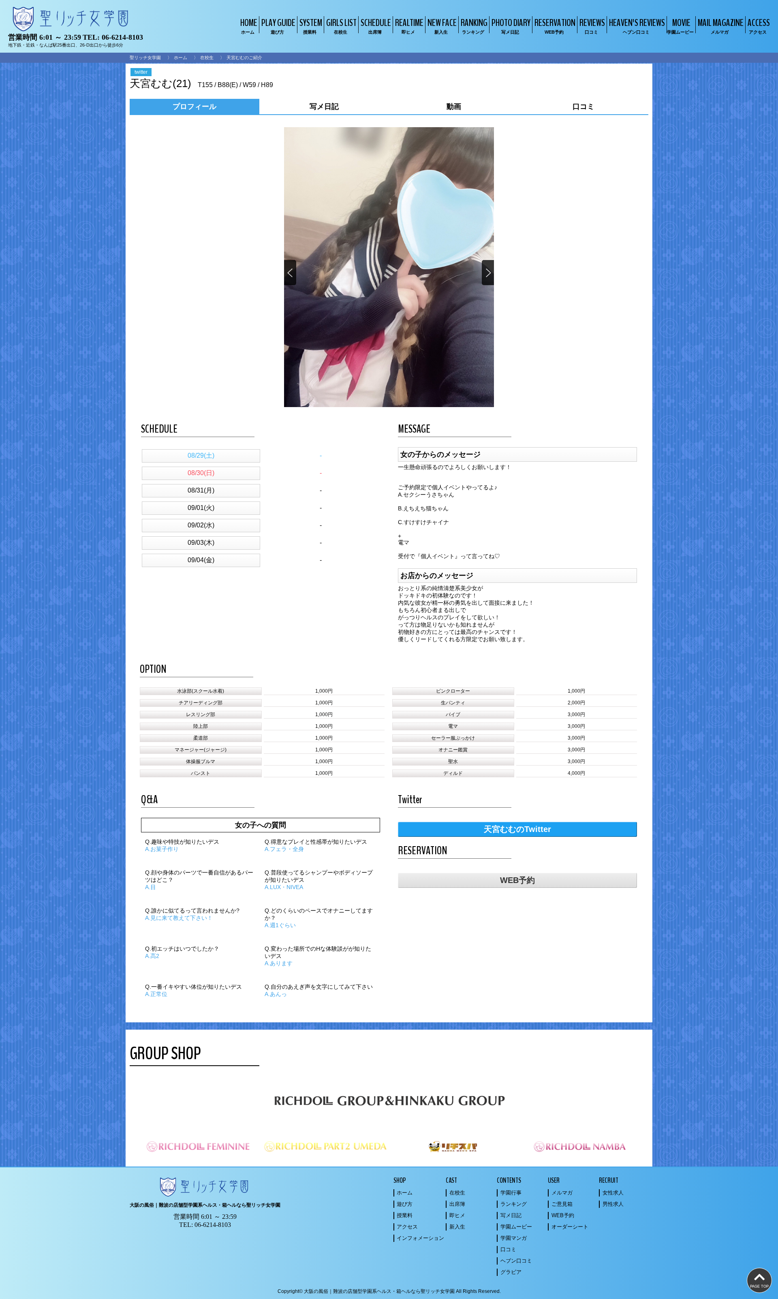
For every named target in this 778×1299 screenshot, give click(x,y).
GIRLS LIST (341, 25)
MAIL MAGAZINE (721, 25)
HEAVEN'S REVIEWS (637, 25)
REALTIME (409, 25)
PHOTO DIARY (511, 25)
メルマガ (562, 1193)
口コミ (508, 1249)
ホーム (180, 57)
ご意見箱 (562, 1204)
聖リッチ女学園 (145, 57)
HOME (248, 25)
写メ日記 (511, 1215)
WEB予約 (517, 880)
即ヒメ (457, 1215)
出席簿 (457, 1204)
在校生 (207, 57)
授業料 (405, 1215)
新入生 (457, 1227)
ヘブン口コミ (516, 1261)
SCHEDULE (376, 25)
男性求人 (613, 1204)
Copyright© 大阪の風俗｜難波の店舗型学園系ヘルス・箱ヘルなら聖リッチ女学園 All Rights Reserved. (389, 1291)
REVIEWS (592, 25)
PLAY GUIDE (278, 25)
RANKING (474, 25)
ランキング (513, 1204)
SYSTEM (310, 25)
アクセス (407, 1227)
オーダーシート (569, 1227)
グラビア (511, 1272)
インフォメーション (420, 1238)
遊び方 (405, 1204)
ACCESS (759, 25)
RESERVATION (554, 25)
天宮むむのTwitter (517, 829)
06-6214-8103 (122, 37)
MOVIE (680, 25)
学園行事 (511, 1193)
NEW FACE (442, 25)
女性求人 (613, 1193)
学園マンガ (513, 1238)
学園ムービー (516, 1227)
